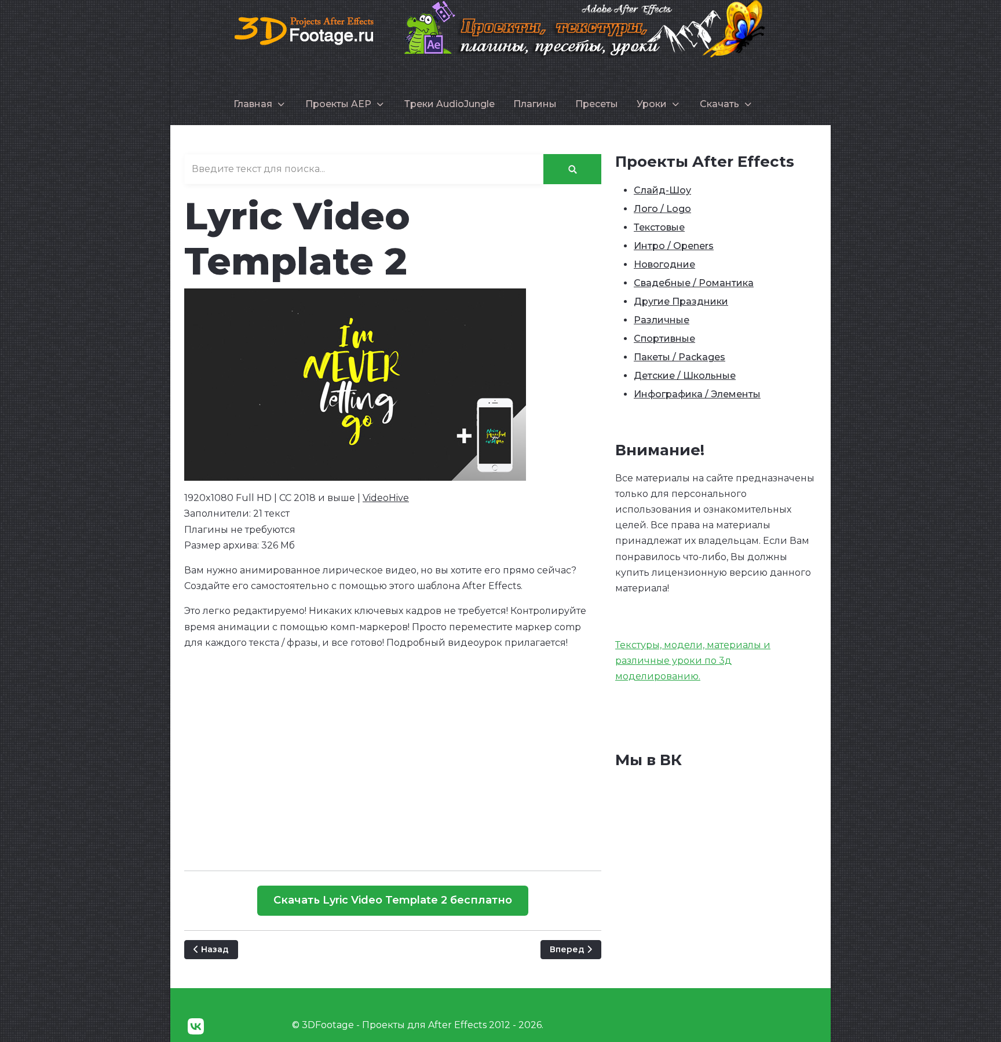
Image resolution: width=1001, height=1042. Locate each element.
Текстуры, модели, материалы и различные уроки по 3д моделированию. (692, 660)
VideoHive (386, 497)
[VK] (195, 1026)
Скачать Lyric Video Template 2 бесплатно (392, 900)
